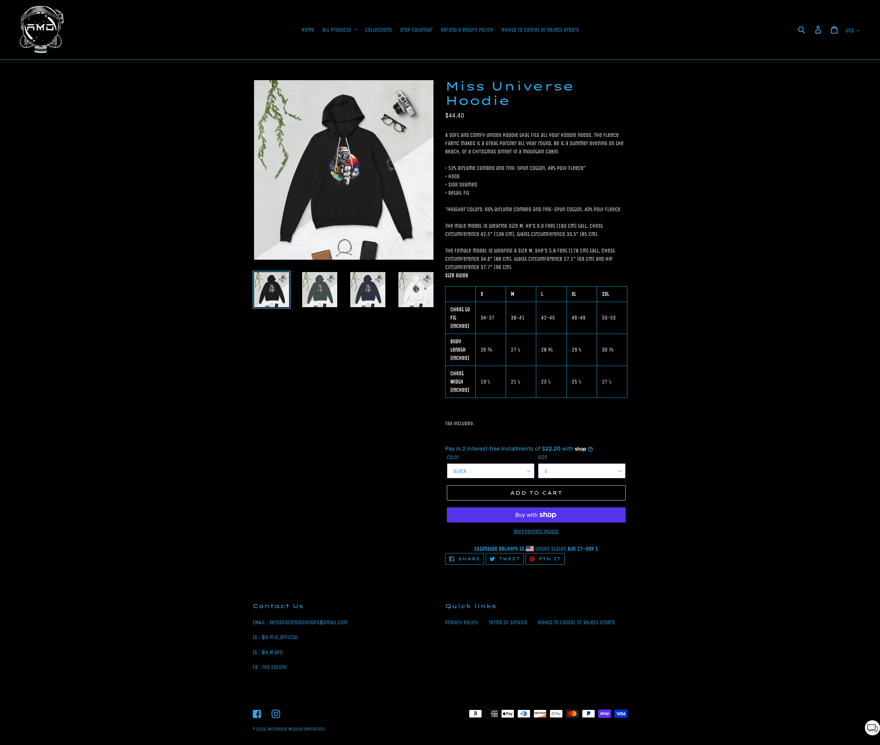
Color (453, 457)
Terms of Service (507, 622)
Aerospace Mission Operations (296, 729)
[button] (872, 729)
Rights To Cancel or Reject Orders (576, 622)
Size (542, 457)
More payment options (536, 532)
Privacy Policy (461, 622)
